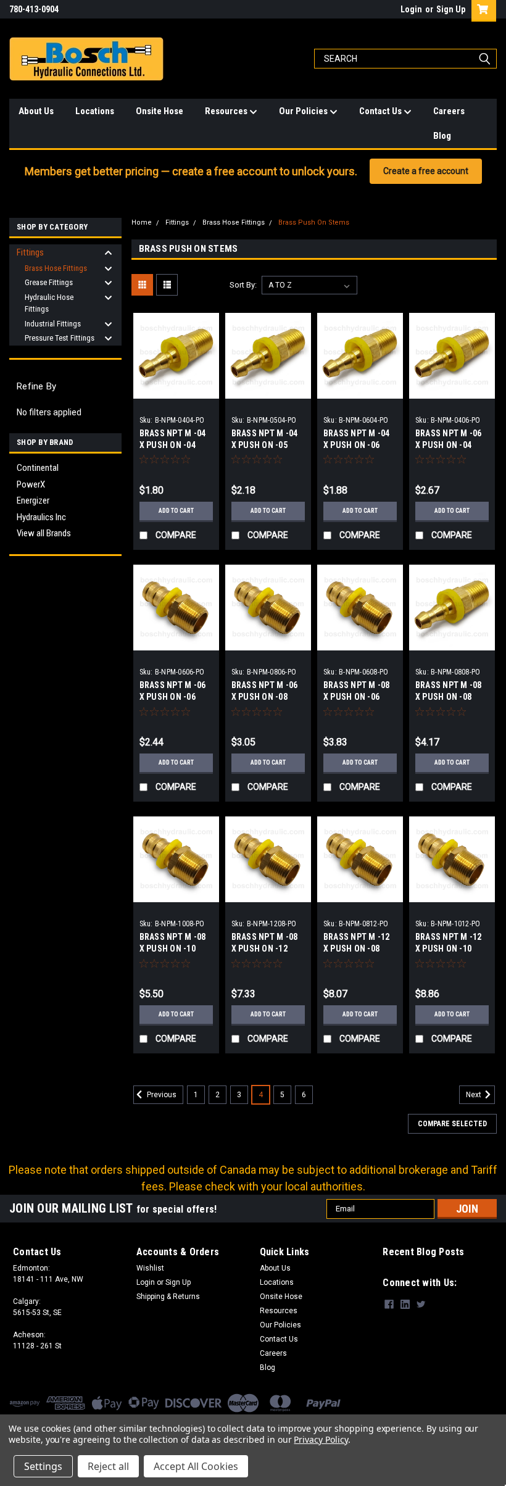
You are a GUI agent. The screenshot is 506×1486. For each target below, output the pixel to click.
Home (141, 222)
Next (474, 1094)
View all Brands (44, 533)
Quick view (176, 389)
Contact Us (381, 111)
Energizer (33, 500)
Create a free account (425, 171)
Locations (94, 111)
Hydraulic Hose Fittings (49, 303)
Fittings (30, 252)
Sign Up (450, 9)
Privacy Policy (320, 1439)
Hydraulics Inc (41, 517)
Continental (38, 467)
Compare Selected (452, 1123)
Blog (442, 135)
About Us (36, 111)
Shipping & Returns (168, 1296)
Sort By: (243, 284)
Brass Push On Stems (313, 222)
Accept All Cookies (196, 1466)
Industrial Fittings (53, 323)
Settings (43, 1466)
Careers (449, 111)
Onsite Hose (159, 111)
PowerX (31, 484)
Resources (227, 111)
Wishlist (150, 1268)
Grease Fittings (49, 282)
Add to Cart (176, 510)
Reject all (108, 1466)
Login (411, 9)
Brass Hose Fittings (56, 268)
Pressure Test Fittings (59, 337)
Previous (160, 1094)
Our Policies (304, 111)
